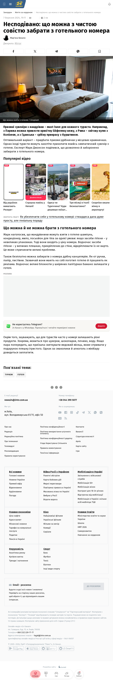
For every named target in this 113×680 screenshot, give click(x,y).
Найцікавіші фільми (53, 516)
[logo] (19, 4)
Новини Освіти (86, 512)
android (16, 648)
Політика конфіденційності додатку (56, 438)
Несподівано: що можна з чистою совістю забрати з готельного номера (68, 12)
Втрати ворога (50, 499)
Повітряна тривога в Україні (57, 487)
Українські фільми (52, 520)
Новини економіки (19, 512)
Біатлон (47, 564)
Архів (78, 441)
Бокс (45, 553)
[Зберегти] (99, 51)
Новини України (17, 479)
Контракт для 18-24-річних (90, 491)
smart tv (49, 648)
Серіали (47, 532)
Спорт (46, 549)
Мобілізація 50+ (85, 483)
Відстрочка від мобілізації (90, 495)
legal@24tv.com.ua (42, 635)
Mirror (18, 43)
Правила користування (14, 456)
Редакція (8, 432)
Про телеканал (11, 441)
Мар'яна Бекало (17, 38)
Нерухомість (16, 549)
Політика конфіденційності (52, 427)
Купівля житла (16, 556)
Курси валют (15, 520)
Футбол (47, 556)
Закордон (8, 12)
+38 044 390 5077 (68, 400)
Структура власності (85, 437)
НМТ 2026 (82, 527)
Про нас (8, 427)
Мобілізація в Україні (90, 471)
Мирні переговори (52, 483)
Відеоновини (15, 487)
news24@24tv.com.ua (16, 400)
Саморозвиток (85, 531)
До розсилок (94, 586)
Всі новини (15, 471)
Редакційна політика (13, 437)
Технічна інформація (49, 453)
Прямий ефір (15, 483)
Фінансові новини (18, 523)
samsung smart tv (66, 648)
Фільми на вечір (51, 523)
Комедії (47, 528)
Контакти (80, 427)
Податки (13, 535)
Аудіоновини (15, 491)
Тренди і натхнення (18, 560)
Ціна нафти (14, 516)
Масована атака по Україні (56, 491)
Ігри (77, 451)
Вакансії (79, 432)
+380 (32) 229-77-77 (25, 632)
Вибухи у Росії (50, 495)
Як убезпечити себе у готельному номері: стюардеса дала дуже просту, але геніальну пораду (53, 218)
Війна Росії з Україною (56, 471)
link (59, 412)
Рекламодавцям (11, 451)
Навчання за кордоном (89, 535)
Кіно (46, 512)
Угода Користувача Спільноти (53, 443)
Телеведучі (9, 446)
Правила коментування (50, 448)
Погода (12, 495)
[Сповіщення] (109, 4)
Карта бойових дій (52, 479)
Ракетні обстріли (51, 475)
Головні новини (17, 475)
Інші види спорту (51, 568)
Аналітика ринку (17, 553)
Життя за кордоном (24, 12)
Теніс (45, 560)
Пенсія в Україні (17, 539)
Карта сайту (81, 446)
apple (32, 648)
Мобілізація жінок (86, 487)
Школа (81, 523)
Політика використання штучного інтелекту (55, 433)
